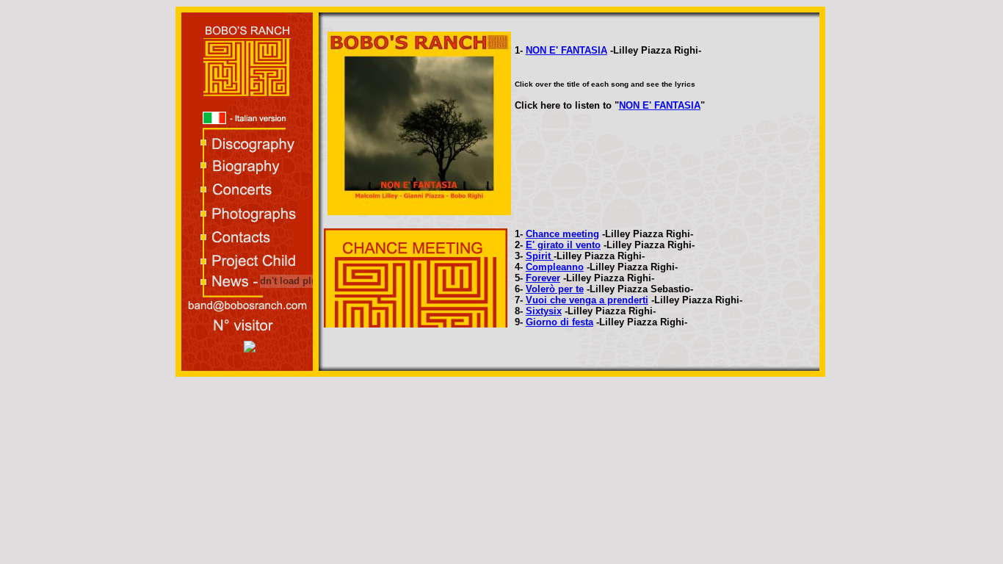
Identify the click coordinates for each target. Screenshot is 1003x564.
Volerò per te (555, 288)
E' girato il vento (563, 244)
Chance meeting (562, 233)
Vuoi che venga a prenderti (587, 300)
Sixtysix (544, 311)
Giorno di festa (559, 322)
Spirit (540, 255)
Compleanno (555, 266)
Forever (543, 277)
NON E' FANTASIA (566, 50)
